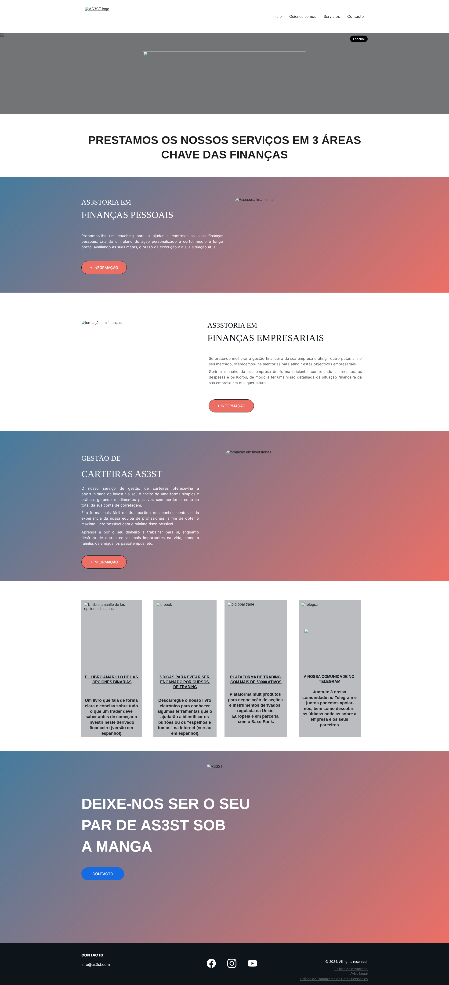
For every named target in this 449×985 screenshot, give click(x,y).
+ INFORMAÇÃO (104, 267)
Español (359, 39)
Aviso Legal (359, 973)
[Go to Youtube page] (252, 963)
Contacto (355, 16)
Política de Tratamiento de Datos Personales (334, 979)
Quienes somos (302, 16)
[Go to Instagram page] (231, 963)
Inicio (277, 16)
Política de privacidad (351, 969)
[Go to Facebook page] (211, 963)
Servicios (332, 16)
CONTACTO (102, 873)
